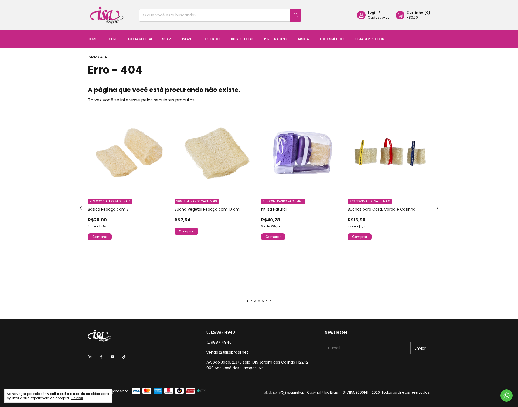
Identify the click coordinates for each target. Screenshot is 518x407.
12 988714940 (219, 342)
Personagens (275, 39)
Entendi (77, 398)
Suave (167, 39)
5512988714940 (220, 332)
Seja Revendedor (369, 39)
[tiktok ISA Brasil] (124, 357)
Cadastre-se (378, 17)
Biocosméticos (332, 39)
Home (92, 39)
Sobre (112, 39)
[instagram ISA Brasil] (90, 357)
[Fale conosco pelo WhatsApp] (506, 395)
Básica (303, 39)
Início (92, 57)
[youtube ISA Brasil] (112, 357)
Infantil (188, 39)
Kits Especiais (242, 39)
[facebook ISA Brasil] (101, 357)
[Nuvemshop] (284, 393)
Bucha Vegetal (139, 39)
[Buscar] (295, 15)
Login (373, 12)
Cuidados (213, 39)
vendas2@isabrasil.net (227, 352)
